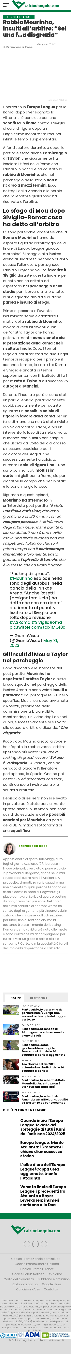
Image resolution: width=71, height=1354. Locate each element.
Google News (52, 1284)
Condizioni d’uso (28, 1289)
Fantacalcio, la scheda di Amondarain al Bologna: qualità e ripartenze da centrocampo (45, 1099)
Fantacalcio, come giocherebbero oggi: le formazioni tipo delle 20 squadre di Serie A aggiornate (43, 1050)
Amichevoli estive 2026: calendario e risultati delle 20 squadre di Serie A (43, 1067)
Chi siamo (55, 1274)
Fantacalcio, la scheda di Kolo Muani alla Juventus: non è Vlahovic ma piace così (43, 1083)
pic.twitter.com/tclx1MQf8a (37, 627)
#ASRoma (20, 622)
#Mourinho (21, 578)
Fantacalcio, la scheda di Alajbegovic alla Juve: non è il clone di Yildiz (43, 1032)
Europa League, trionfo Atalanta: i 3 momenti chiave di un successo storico (42, 1149)
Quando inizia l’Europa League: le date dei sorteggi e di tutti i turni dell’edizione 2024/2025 (42, 1127)
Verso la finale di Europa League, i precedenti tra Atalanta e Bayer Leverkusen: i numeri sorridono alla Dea (43, 1195)
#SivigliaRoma (47, 622)
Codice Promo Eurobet (37, 1269)
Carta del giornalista (19, 1279)
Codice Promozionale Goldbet (37, 1264)
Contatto (51, 1289)
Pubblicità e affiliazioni (54, 1279)
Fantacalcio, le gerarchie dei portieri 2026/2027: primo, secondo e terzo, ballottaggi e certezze (43, 1014)
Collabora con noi (25, 1284)
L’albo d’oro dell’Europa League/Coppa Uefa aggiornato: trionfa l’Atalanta (42, 1171)
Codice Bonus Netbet (28, 1274)
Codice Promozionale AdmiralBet (35, 1259)
